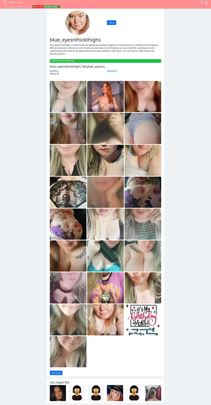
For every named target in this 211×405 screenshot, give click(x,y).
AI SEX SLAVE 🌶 (52, 6)
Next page (56, 373)
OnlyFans (54, 70)
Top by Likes (9, 6)
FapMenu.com (15, 2)
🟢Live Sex (38, 6)
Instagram (112, 70)
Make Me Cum (94, 112)
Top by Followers (24, 6)
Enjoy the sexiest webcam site (63, 61)
